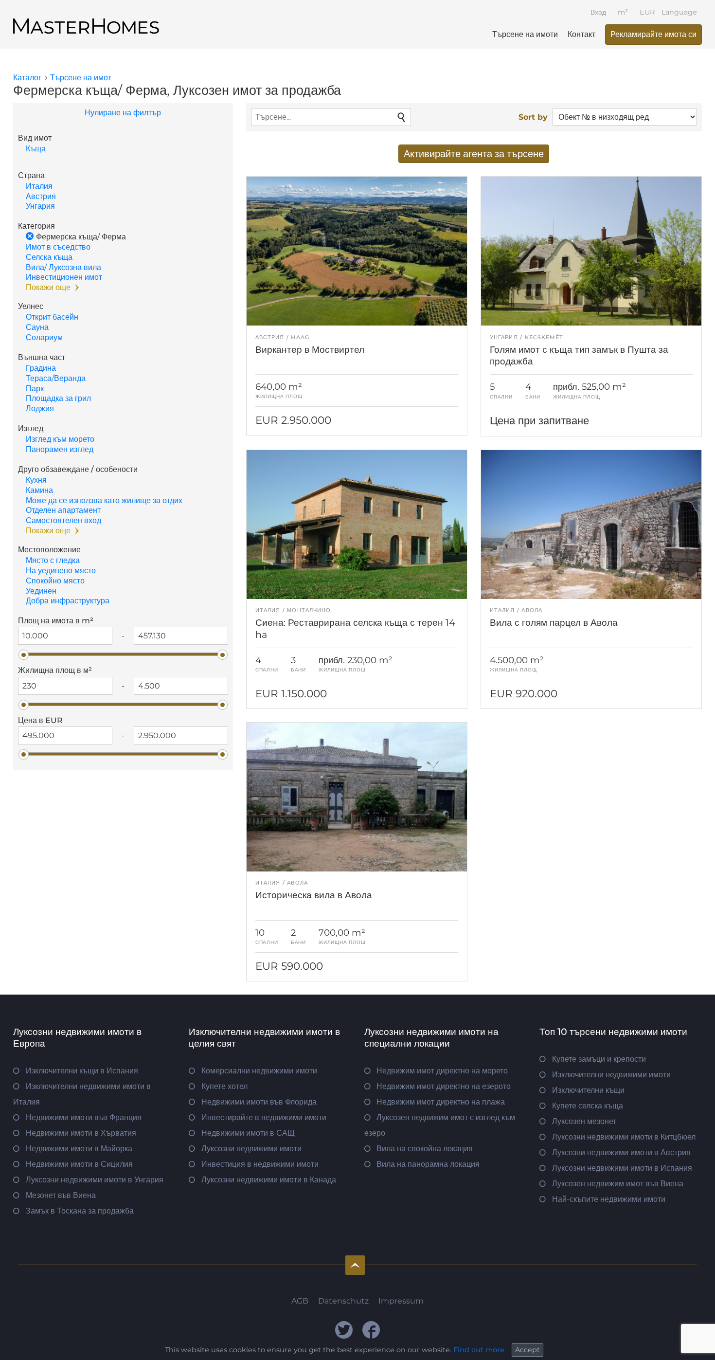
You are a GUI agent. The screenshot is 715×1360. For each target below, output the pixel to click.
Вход (598, 12)
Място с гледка (53, 560)
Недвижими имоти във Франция (84, 1117)
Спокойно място (55, 580)
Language (679, 12)
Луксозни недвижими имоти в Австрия (621, 1152)
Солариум (44, 337)
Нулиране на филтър (123, 112)
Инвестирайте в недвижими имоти (263, 1117)
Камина (39, 490)
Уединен (41, 591)
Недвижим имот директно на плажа (440, 1101)
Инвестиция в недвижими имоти (260, 1164)
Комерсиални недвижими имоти (259, 1070)
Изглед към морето (60, 439)
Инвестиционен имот (64, 277)
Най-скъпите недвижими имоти (608, 1199)
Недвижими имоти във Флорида (259, 1101)
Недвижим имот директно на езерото (443, 1086)
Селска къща (49, 257)
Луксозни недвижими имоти (251, 1148)
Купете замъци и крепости (599, 1059)
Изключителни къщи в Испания (82, 1070)
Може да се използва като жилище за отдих (104, 500)
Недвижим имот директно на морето (442, 1070)
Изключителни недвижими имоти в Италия (82, 1094)
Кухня (36, 480)
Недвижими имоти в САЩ (248, 1133)
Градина (41, 368)
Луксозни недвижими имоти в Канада (268, 1179)
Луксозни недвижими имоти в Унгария (94, 1179)
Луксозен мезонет (584, 1121)
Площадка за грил (58, 398)
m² (623, 12)
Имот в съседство (58, 247)
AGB (299, 1301)
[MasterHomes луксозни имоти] (86, 18)
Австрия (41, 196)
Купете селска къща (587, 1105)
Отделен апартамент (63, 510)
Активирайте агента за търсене (474, 154)
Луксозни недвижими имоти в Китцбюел (624, 1137)
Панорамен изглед (59, 449)
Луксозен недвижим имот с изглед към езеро (440, 1125)
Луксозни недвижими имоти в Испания (622, 1168)
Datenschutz (343, 1301)
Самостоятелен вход (63, 520)
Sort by (533, 117)
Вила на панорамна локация (428, 1164)
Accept (527, 1349)
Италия (39, 186)
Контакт (581, 34)
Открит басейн (52, 317)
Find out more (478, 1349)
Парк (35, 388)
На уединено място (61, 570)
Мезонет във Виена (61, 1195)
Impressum (401, 1301)
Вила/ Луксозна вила (63, 267)
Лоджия (40, 408)
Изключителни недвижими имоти (611, 1074)
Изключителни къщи (588, 1090)
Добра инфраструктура (67, 600)
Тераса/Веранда (56, 378)
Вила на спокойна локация (424, 1148)
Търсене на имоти (525, 34)
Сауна (37, 327)
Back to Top (355, 1265)
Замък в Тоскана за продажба (80, 1210)
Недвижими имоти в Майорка (79, 1148)
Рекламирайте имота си (653, 34)
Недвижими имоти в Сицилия (79, 1164)
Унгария (40, 206)
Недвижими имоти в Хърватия (81, 1133)
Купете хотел (224, 1086)
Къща (36, 148)
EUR (647, 12)
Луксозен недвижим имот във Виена (617, 1183)
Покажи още (48, 287)
